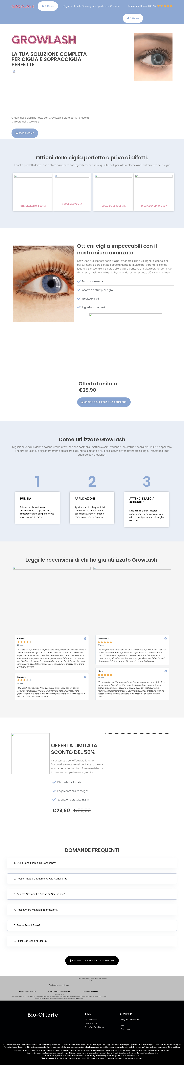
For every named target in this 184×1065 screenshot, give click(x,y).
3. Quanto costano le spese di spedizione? (39, 894)
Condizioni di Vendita (27, 991)
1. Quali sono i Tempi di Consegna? (35, 863)
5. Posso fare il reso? (27, 925)
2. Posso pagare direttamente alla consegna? (40, 878)
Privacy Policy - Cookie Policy (59, 991)
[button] (92, 863)
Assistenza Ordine (91, 991)
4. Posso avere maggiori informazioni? (36, 909)
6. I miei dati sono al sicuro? (30, 941)
